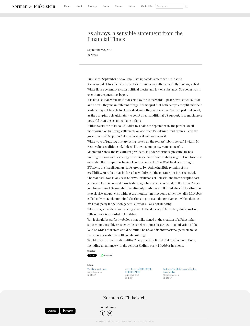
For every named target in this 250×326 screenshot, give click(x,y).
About (79, 6)
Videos (132, 6)
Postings (92, 6)
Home (67, 6)
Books (106, 6)
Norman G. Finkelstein (33, 6)
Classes (118, 6)
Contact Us (146, 6)
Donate (52, 311)
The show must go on (96, 269)
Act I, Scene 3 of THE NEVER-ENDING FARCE (138, 270)
